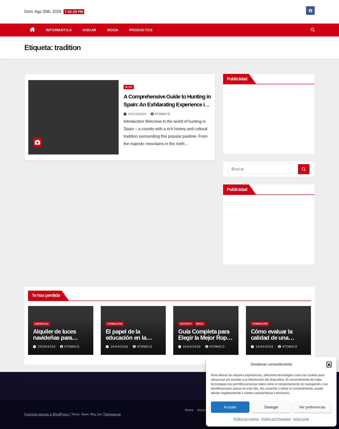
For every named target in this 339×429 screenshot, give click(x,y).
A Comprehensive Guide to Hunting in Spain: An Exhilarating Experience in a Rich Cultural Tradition (167, 104)
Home (189, 410)
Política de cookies (246, 419)
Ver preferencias (312, 407)
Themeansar (112, 414)
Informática (59, 30)
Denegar (271, 407)
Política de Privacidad (276, 419)
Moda (112, 30)
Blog (128, 87)
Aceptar (230, 407)
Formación (114, 323)
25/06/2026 (47, 346)
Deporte (186, 323)
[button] (329, 364)
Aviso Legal (301, 419)
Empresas (41, 323)
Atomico (162, 114)
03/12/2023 (137, 114)
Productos (141, 30)
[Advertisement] (268, 120)
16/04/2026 (119, 346)
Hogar (89, 30)
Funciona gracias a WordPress (46, 414)
